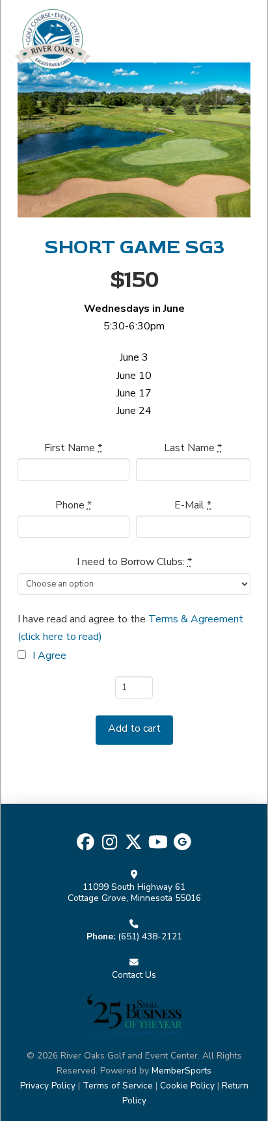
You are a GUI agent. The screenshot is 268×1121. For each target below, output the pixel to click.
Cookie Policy (187, 1085)
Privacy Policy (47, 1085)
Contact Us (134, 975)
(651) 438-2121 (150, 936)
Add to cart (134, 728)
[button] (238, 39)
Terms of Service (118, 1085)
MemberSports (181, 1070)
